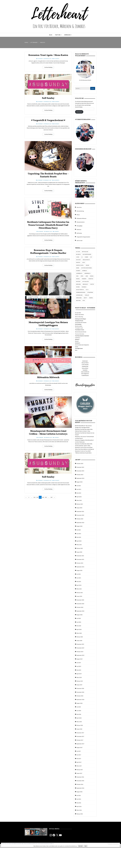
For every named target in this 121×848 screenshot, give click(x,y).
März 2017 (79, 765)
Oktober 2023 (80, 474)
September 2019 (80, 655)
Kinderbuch (87, 273)
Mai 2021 (79, 581)
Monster (91, 278)
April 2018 (79, 718)
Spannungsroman (80, 292)
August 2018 (79, 703)
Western (78, 300)
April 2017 (79, 762)
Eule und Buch (85, 368)
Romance (84, 286)
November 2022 (80, 515)
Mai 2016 (79, 802)
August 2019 (79, 659)
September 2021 (80, 566)
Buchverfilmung (87, 254)
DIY (91, 257)
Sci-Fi (87, 289)
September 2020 (80, 611)
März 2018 (79, 721)
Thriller (87, 295)
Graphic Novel (80, 265)
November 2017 (80, 736)
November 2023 (80, 470)
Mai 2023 (79, 493)
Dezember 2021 (80, 555)
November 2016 (80, 780)
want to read (79, 240)
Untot (85, 297)
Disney (86, 257)
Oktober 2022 (80, 518)
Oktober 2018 (80, 695)
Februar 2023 (80, 504)
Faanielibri (85, 370)
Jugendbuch (79, 273)
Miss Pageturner (85, 373)
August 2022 (79, 526)
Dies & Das (79, 207)
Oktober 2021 (80, 563)
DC (82, 257)
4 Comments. (56, 328)
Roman (78, 286)
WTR (84, 300)
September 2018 (80, 699)
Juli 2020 (79, 618)
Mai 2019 (79, 670)
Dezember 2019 (80, 644)
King (77, 276)
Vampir (91, 297)
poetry (92, 284)
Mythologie (85, 281)
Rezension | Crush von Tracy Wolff (83, 451)
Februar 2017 (80, 769)
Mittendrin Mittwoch (48, 377)
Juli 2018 (79, 706)
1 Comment (56, 231)
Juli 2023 (79, 485)
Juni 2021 (79, 577)
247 (51, 497)
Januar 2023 (79, 507)
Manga (92, 276)
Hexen (77, 267)
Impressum (67, 34)
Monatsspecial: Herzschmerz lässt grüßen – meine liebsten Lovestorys (48, 433)
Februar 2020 (80, 636)
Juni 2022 (79, 533)
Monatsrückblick (81, 222)
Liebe (86, 276)
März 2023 (79, 500)
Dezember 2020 (80, 600)
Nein (86, 846)
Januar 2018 (79, 729)
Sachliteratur (80, 289)
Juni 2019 (79, 666)
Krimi (82, 276)
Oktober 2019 (80, 651)
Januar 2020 (79, 640)
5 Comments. (56, 380)
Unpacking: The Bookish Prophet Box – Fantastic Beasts (48, 175)
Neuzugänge (79, 225)
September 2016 (80, 788)
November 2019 (80, 647)
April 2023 (79, 496)
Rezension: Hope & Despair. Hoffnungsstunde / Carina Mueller (48, 252)
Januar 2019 (79, 684)
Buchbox (78, 254)
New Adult (85, 284)
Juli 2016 (79, 795)
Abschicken (79, 111)
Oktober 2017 (80, 740)
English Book (86, 259)
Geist (83, 262)
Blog (50, 34)
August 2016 (79, 791)
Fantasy (78, 262)
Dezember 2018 (80, 688)
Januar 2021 (79, 596)
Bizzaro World (85, 362)
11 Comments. (56, 180)
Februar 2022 (80, 548)
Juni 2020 (79, 622)
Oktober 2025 (80, 463)
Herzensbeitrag (80, 211)
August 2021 (79, 570)
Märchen (78, 284)
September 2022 (80, 522)
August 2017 (79, 747)
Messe (78, 214)
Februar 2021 (80, 592)
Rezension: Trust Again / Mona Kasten (48, 55)
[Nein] (119, 846)
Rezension (79, 229)
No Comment (56, 58)
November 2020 (80, 603)
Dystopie (78, 259)
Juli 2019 (79, 662)
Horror (78, 270)
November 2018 (80, 692)
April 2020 (79, 629)
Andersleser (85, 361)
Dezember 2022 (80, 511)
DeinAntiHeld (85, 366)
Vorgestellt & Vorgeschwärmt (83, 236)
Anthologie (85, 251)
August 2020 (79, 614)
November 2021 (80, 559)
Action (78, 251)
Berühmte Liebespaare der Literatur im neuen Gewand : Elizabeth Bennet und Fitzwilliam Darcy (48, 225)
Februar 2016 (80, 813)
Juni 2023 (79, 489)
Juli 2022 (79, 529)
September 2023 (80, 478)
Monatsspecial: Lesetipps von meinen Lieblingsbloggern (48, 324)
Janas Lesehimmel (85, 371)
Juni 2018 (79, 710)
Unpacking (79, 297)
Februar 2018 (80, 725)
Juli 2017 (79, 751)
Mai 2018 (79, 714)
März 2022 (79, 544)
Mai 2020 (79, 625)
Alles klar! (80, 846)
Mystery (78, 281)
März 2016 (79, 810)
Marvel (78, 278)
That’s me (57, 34)
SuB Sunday (48, 98)
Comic (77, 257)
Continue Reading (48, 67)
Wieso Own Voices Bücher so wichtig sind (84, 449)
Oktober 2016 (80, 784)
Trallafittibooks (85, 375)
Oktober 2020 (80, 607)
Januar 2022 (79, 552)
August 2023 (79, 482)
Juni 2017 (79, 754)
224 (43, 497)
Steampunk (90, 292)
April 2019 (79, 673)
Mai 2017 (79, 758)
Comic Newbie (85, 364)
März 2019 (79, 677)
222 (37, 497)
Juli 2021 (79, 574)
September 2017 (80, 743)
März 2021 (79, 588)
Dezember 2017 (80, 732)
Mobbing (84, 278)
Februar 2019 (80, 681)
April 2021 (79, 585)
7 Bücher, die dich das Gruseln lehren (83, 452)
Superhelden (79, 295)
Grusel (87, 265)
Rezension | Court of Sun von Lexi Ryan (83, 447)
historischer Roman (86, 267)
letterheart (40, 58)
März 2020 (79, 633)
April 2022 (79, 541)
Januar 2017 (79, 773)
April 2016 (79, 806)
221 (34, 497)
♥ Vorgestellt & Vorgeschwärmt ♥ (48, 120)
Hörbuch (84, 270)
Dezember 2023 (80, 467)
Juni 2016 (79, 799)
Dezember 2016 (80, 777)
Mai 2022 (79, 537)
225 (46, 497)
